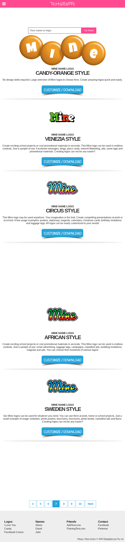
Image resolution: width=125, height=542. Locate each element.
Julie (38, 532)
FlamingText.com (76, 528)
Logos (8, 521)
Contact (103, 521)
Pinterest (103, 528)
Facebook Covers (13, 532)
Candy (7, 528)
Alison (39, 525)
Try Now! (89, 30)
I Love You (10, 525)
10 (80, 503)
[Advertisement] (63, 15)
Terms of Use (90, 539)
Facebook (103, 525)
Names (40, 521)
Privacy (80, 539)
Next (90, 503)
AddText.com (74, 525)
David (39, 528)
